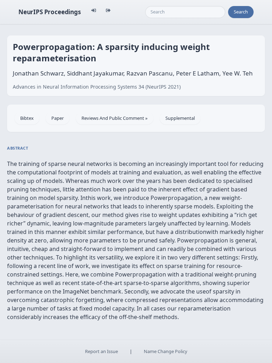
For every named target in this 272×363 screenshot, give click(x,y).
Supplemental (180, 118)
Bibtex (27, 118)
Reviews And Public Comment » (114, 118)
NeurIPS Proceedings (49, 12)
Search (241, 12)
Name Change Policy (165, 351)
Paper (57, 118)
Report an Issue (101, 351)
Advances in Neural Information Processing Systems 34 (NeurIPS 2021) (97, 86)
